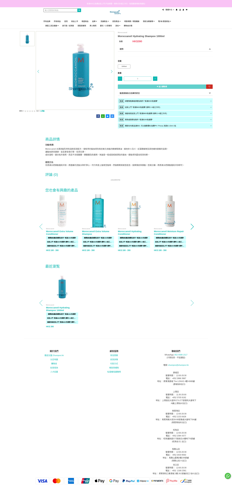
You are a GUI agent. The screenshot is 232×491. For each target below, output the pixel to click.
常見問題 (114, 355)
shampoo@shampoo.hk (178, 365)
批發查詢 (54, 368)
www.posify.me (182, 488)
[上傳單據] (180, 10)
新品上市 (74, 21)
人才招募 (54, 372)
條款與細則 (114, 368)
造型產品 (116, 21)
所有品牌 (47, 21)
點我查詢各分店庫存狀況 (130, 93)
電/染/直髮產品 (164, 21)
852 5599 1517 (180, 355)
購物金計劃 (128, 25)
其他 (117, 25)
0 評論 (42, 111)
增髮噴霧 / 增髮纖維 (131, 21)
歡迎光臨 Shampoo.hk (54, 355)
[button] (38, 71)
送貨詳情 (114, 359)
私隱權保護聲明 (114, 372)
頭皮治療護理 (148, 21)
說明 (121, 49)
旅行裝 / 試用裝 (68, 25)
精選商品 (85, 21)
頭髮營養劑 (82, 25)
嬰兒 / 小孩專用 (106, 25)
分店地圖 (54, 359)
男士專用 (93, 25)
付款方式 (114, 364)
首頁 (66, 21)
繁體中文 (169, 10)
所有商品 (57, 21)
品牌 (94, 21)
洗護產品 (104, 21)
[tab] (165, 101)
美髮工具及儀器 (51, 25)
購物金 (54, 364)
